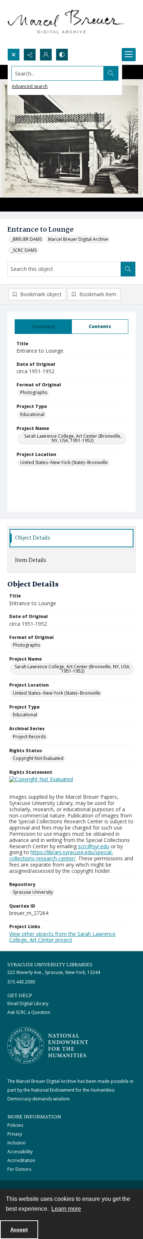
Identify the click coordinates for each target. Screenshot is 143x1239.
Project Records (29, 737)
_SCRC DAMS (24, 250)
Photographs (33, 392)
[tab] (43, 327)
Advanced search (30, 86)
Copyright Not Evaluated (38, 758)
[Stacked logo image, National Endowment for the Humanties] (47, 1045)
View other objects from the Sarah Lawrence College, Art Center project (62, 937)
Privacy (14, 1134)
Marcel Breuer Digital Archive (78, 239)
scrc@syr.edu (93, 846)
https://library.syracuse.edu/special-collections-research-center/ (61, 855)
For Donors (19, 1169)
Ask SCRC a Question (28, 1012)
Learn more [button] (66, 1209)
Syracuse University (33, 892)
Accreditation (21, 1160)
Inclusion (16, 1143)
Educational (32, 414)
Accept (19, 1229)
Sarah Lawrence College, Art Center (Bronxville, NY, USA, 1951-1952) (72, 438)
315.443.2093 (21, 982)
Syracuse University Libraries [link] (49, 965)
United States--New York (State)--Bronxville (64, 462)
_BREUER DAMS (26, 239)
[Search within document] (128, 269)
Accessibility (20, 1151)
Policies (15, 1125)
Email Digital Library (27, 1003)
